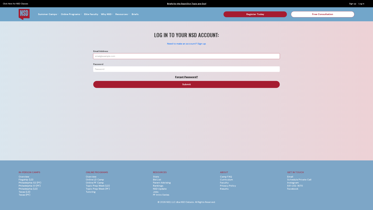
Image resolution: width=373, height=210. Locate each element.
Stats (156, 176)
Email (290, 176)
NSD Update (160, 188)
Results (224, 188)
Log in (361, 3)
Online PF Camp (95, 182)
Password (98, 64)
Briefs (135, 14)
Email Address (100, 51)
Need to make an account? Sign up (186, 43)
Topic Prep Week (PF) (98, 188)
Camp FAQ (226, 176)
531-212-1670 (295, 185)
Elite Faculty (91, 14)
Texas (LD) (24, 191)
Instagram (293, 182)
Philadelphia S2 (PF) (30, 182)
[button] (48, 14)
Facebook (292, 188)
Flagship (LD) (26, 179)
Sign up (352, 3)
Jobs (156, 191)
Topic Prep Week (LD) (98, 185)
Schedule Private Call (299, 179)
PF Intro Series (161, 194)
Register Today (255, 14)
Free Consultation (322, 14)
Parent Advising (162, 182)
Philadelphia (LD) (28, 188)
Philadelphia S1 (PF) (30, 185)
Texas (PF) (24, 194)
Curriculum (226, 179)
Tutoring (91, 191)
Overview (24, 176)
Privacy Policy (228, 185)
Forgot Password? (186, 77)
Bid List (157, 179)
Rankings (158, 185)
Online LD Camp (95, 179)
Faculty (224, 182)
